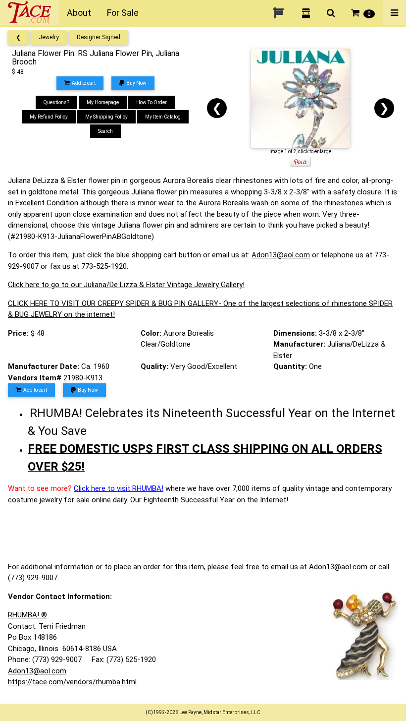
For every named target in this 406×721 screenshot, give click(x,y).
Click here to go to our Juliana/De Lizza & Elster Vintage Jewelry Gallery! (126, 284)
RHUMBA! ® (27, 614)
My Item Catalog (163, 117)
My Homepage (103, 102)
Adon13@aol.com (281, 254)
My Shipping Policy (106, 117)
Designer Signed (98, 37)
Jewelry (49, 37)
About (79, 12)
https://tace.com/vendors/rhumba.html (72, 681)
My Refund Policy (49, 117)
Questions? (56, 102)
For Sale (123, 12)
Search (105, 131)
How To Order (151, 102)
